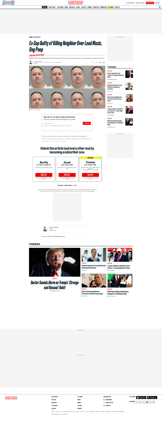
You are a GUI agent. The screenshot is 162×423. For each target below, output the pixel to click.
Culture (80, 405)
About (53, 411)
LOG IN (157, 3)
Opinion (89, 7)
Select (44, 175)
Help (74, 411)
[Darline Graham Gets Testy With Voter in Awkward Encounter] (129, 89)
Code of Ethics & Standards (87, 411)
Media (66, 7)
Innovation (103, 7)
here (63, 236)
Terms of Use (61, 125)
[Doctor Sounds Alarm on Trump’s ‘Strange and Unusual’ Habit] (129, 77)
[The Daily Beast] (76, 2)
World (79, 402)
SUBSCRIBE (150, 3)
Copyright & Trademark (118, 411)
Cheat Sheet (52, 7)
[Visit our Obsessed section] (14, 2)
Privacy (77, 411)
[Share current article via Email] (100, 62)
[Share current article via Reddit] (103, 62)
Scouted (117, 7)
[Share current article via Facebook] (92, 62)
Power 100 (96, 7)
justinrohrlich (53, 230)
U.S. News (110, 7)
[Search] (160, 7)
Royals (78, 7)
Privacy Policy (68, 125)
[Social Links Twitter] (140, 402)
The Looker (60, 7)
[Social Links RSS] (150, 402)
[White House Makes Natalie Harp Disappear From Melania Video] (129, 125)
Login (75, 185)
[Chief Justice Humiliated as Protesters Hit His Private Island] (129, 101)
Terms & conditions (106, 411)
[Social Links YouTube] (147, 402)
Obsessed (72, 7)
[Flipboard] (153, 402)
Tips (62, 411)
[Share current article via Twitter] (96, 62)
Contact (57, 411)
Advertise (69, 411)
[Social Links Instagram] (143, 402)
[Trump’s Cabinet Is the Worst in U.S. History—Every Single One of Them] (129, 113)
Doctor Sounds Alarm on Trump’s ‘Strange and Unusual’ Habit (55, 285)
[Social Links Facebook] (137, 402)
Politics (83, 7)
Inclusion (97, 411)
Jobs (64, 411)
